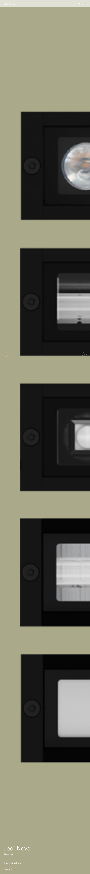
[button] (6, 354)
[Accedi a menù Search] (79, 3)
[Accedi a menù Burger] (84, 3)
